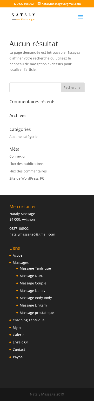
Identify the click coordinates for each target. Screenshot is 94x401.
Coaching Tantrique (29, 320)
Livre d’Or (20, 342)
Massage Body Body (36, 297)
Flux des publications (26, 163)
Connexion (18, 156)
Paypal (18, 357)
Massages (21, 262)
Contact (19, 349)
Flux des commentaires (28, 171)
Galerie (18, 334)
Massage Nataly (32, 290)
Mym (17, 327)
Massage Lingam (33, 305)
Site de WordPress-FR (26, 178)
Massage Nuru (31, 275)
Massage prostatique (37, 312)
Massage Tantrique (35, 268)
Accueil (18, 255)
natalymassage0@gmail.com (32, 234)
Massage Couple (33, 283)
